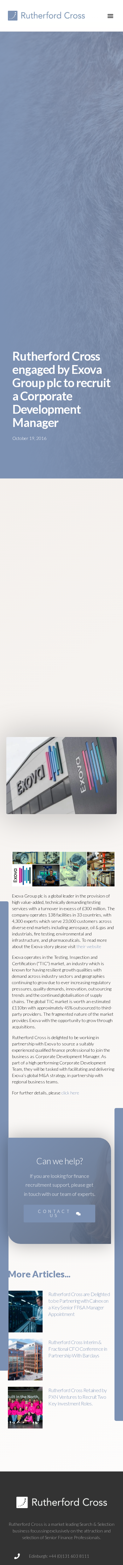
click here (70, 1092)
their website (89, 946)
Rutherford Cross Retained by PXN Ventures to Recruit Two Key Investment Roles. (77, 1396)
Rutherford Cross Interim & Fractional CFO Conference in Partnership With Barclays (77, 1348)
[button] (110, 16)
